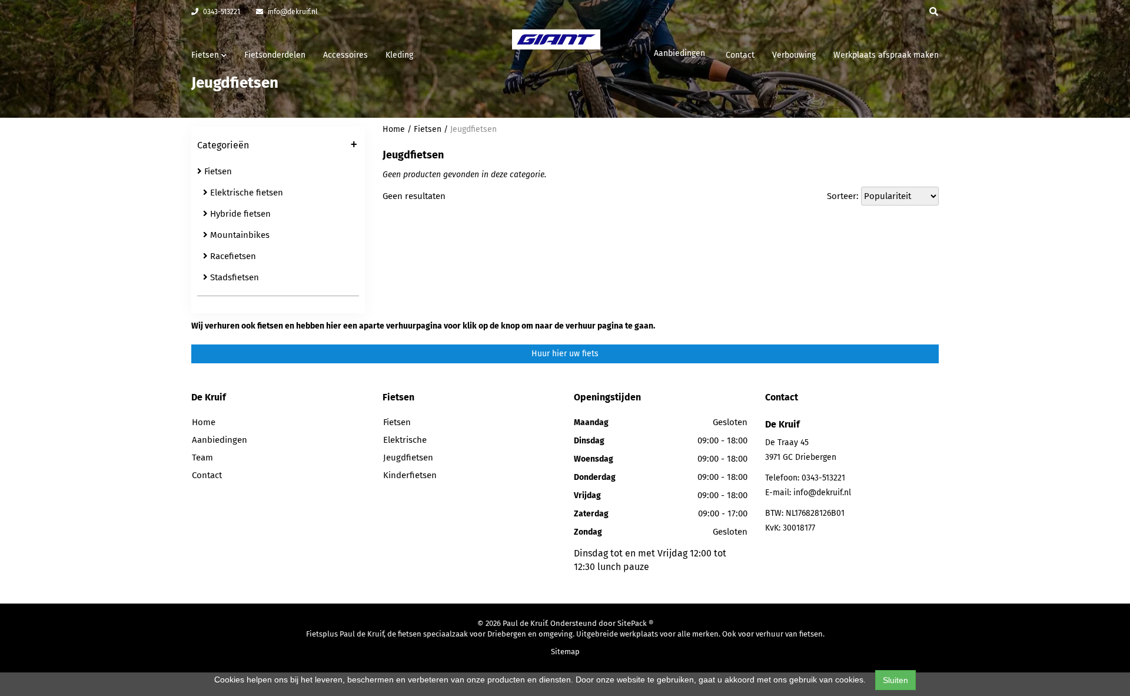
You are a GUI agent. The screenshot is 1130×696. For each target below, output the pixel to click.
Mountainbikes (239, 235)
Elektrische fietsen (245, 192)
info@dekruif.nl (292, 12)
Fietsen (217, 171)
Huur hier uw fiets (565, 354)
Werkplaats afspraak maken (886, 55)
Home (394, 129)
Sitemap (565, 651)
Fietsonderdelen (274, 55)
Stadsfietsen (233, 277)
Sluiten (895, 680)
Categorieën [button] (277, 146)
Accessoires (345, 55)
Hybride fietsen (239, 213)
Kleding (399, 55)
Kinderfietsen (410, 475)
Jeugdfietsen (473, 129)
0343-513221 (220, 12)
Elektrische (405, 440)
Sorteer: (843, 196)
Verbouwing (794, 55)
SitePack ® (635, 623)
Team (202, 457)
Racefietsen (232, 256)
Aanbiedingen (679, 53)
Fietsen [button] (206, 55)
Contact (740, 55)
